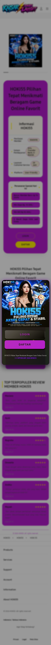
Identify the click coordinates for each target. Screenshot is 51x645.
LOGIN (25, 334)
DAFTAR (25, 344)
